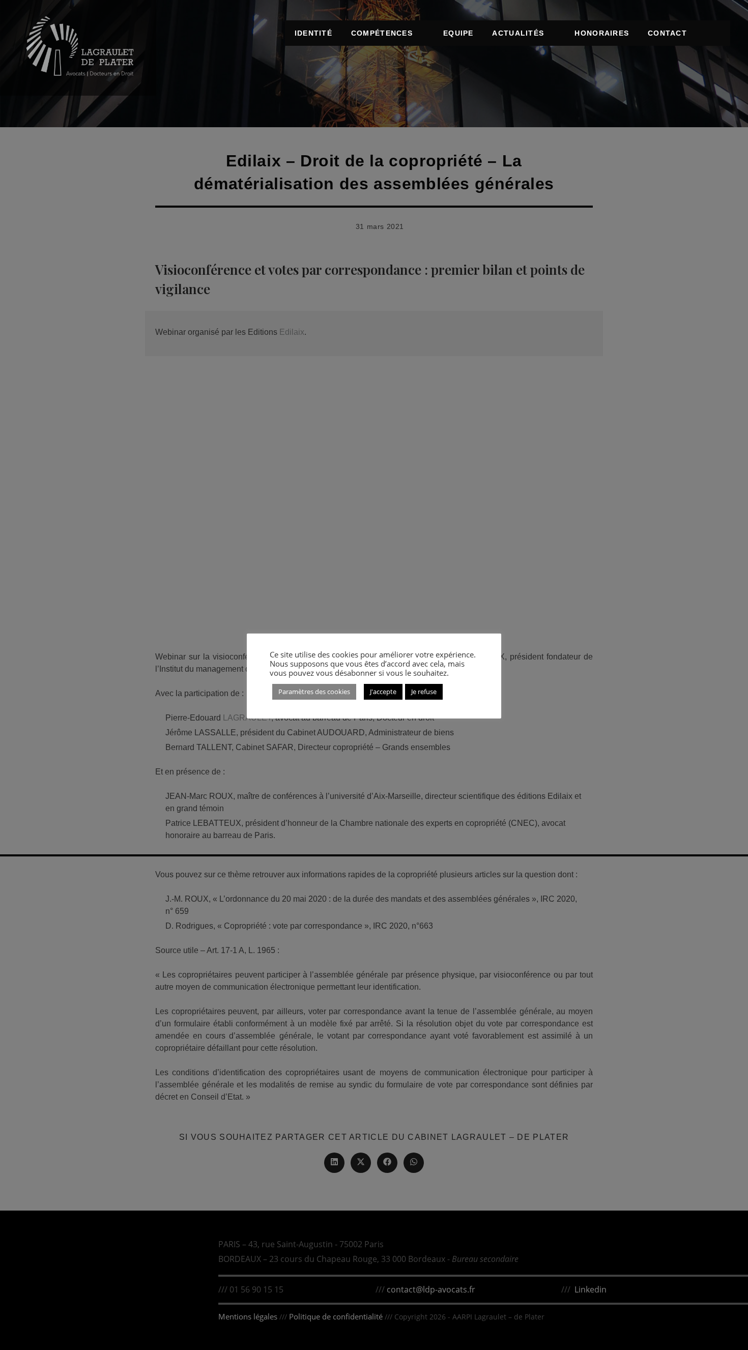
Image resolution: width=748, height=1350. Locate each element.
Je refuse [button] (424, 691)
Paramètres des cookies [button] (314, 691)
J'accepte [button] (383, 691)
